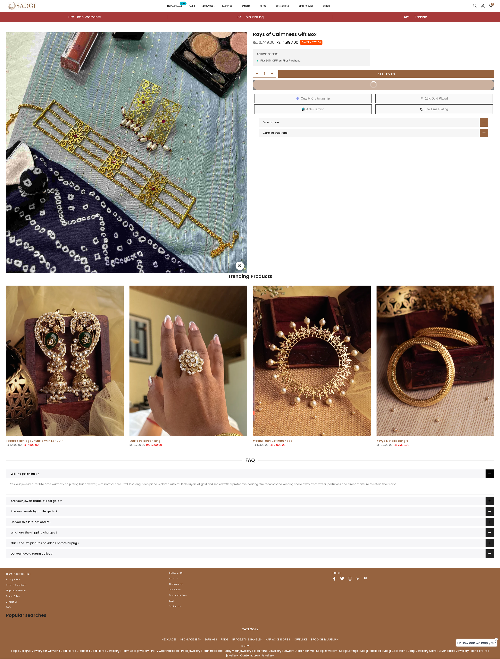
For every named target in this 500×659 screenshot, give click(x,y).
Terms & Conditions (16, 585)
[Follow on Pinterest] (366, 579)
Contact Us (12, 601)
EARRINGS (227, 5)
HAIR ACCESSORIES (278, 639)
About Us (174, 578)
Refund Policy (13, 596)
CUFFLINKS (300, 639)
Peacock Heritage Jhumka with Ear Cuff (34, 441)
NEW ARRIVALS (176, 5)
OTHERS (326, 5)
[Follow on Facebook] (334, 579)
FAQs (8, 607)
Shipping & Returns (16, 590)
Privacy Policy (13, 579)
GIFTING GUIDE (306, 5)
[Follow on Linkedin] (358, 579)
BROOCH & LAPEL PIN (324, 639)
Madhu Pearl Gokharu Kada (272, 441)
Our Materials (176, 584)
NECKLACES (207, 5)
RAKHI (192, 5)
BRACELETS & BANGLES (247, 639)
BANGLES (246, 5)
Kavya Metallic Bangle (392, 441)
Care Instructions (178, 595)
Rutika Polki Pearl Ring (144, 441)
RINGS (263, 5)
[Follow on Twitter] (342, 579)
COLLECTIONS (282, 5)
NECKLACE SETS (190, 639)
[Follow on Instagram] (350, 579)
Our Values (175, 589)
